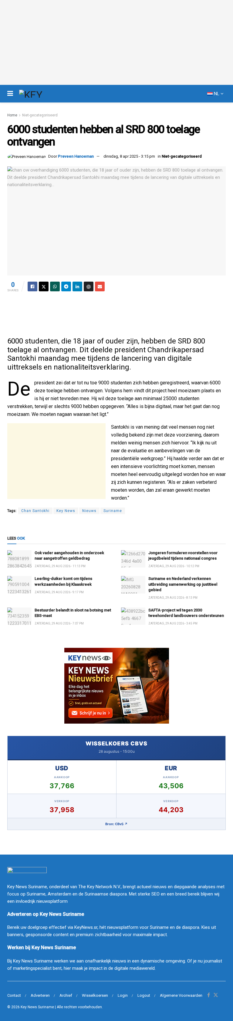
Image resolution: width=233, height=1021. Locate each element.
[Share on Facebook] (32, 286)
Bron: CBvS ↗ (116, 824)
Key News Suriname (37, 1007)
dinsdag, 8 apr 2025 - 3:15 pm (129, 156)
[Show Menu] (10, 93)
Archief (65, 995)
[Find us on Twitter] (215, 995)
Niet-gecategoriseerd (40, 115)
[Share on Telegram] (66, 286)
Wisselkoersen (95, 995)
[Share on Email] (100, 286)
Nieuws (89, 511)
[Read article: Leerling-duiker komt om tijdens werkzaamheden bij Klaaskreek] (19, 584)
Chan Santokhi (35, 511)
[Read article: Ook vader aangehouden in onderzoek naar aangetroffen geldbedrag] (19, 558)
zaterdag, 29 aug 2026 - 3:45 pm (173, 623)
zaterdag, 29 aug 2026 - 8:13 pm (173, 597)
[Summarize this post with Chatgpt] (88, 286)
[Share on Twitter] (44, 286)
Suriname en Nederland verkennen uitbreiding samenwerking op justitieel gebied (182, 584)
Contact (14, 995)
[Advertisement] (116, 312)
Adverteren (40, 995)
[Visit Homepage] (42, 94)
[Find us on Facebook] (208, 995)
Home (12, 115)
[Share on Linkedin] (77, 286)
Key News (65, 511)
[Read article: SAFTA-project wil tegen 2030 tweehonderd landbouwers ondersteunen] (133, 616)
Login (123, 995)
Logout (143, 995)
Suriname (112, 511)
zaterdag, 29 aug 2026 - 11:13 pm (60, 566)
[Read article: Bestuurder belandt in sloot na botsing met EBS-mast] (19, 616)
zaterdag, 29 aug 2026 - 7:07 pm (59, 623)
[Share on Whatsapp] (55, 286)
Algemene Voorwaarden (181, 995)
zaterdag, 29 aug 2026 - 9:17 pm (59, 592)
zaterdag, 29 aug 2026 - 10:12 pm (173, 566)
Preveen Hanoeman (76, 156)
